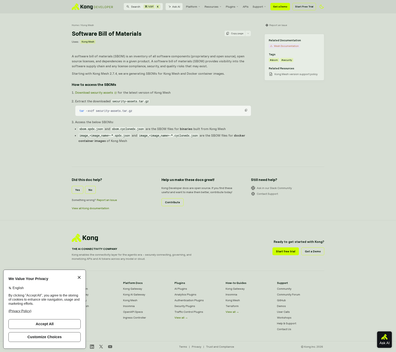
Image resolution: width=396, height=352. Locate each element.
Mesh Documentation (286, 45)
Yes (77, 190)
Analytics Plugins (185, 294)
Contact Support (267, 194)
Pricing (76, 317)
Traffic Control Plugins (188, 312)
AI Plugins (180, 289)
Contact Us (284, 329)
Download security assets (94, 92)
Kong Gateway (132, 289)
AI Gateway (79, 300)
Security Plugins (184, 306)
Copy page (237, 33)
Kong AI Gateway (134, 294)
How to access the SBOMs (94, 84)
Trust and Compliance (220, 346)
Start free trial (285, 251)
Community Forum (288, 294)
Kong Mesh (87, 25)
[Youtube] (110, 347)
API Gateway (80, 294)
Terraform (232, 306)
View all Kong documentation (90, 208)
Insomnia (129, 306)
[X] (101, 347)
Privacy (196, 346)
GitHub (281, 300)
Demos (281, 306)
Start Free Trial (304, 6)
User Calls (283, 312)
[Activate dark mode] (321, 6)
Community (284, 289)
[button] (246, 110)
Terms (183, 346)
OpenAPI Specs (133, 312)
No (90, 190)
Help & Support (286, 323)
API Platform (80, 289)
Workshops (284, 317)
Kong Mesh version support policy (296, 74)
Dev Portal (78, 312)
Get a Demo (280, 6)
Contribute (172, 202)
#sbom (274, 59)
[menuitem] (193, 7)
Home (75, 25)
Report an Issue (107, 200)
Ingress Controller (134, 317)
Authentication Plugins (189, 300)
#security (287, 59)
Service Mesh (80, 306)
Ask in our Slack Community (274, 188)
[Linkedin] (92, 347)
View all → (181, 317)
